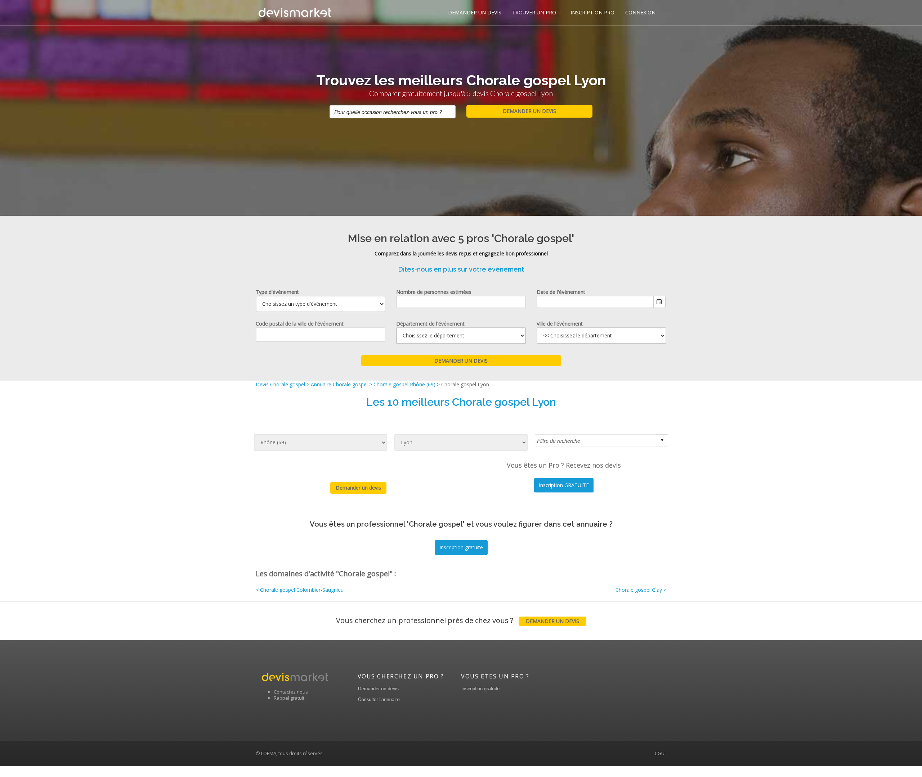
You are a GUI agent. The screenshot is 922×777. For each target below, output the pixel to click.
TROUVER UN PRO (534, 12)
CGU (659, 753)
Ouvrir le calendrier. (659, 302)
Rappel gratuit (289, 698)
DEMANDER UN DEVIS (474, 12)
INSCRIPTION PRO (592, 12)
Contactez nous (291, 692)
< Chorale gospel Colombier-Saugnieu (300, 589)
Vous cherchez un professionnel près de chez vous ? (457, 620)
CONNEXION (640, 12)
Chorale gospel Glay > (641, 589)
